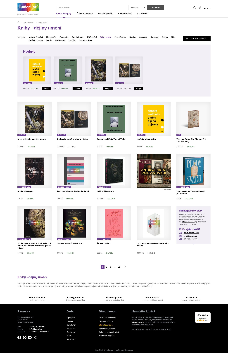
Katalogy (154, 37)
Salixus (110, 350)
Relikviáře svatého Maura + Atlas (72, 139)
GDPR (68, 336)
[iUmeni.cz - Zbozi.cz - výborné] (203, 317)
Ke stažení (70, 332)
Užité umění (91, 37)
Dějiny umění (105, 37)
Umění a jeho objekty (146, 139)
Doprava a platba (106, 321)
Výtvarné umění (36, 37)
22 (119, 267)
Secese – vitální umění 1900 (70, 243)
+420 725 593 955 (191, 233)
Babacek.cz (129, 350)
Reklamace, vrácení (107, 328)
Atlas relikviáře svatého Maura (31, 139)
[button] (35, 337)
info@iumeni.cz (188, 222)
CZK (206, 8)
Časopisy (143, 37)
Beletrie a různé (85, 40)
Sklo (173, 37)
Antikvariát (60, 40)
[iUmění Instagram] (25, 337)
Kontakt (69, 321)
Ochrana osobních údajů (109, 332)
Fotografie (64, 37)
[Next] (126, 267)
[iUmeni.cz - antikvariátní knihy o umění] (154, 171)
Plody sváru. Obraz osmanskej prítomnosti (190, 192)
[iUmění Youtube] (30, 337)
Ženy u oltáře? (103, 243)
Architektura (77, 37)
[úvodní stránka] (18, 22)
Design (165, 37)
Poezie (49, 40)
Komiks (133, 37)
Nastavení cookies (106, 336)
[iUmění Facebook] (19, 337)
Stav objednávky (190, 239)
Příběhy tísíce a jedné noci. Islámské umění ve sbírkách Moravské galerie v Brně (34, 245)
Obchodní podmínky (107, 318)
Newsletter (71, 325)
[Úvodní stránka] (28, 9)
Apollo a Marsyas (25, 191)
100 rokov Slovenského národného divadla (153, 244)
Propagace (71, 328)
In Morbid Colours (105, 191)
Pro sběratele (120, 37)
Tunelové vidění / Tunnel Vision (111, 139)
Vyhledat (156, 7)
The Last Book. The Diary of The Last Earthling (191, 140)
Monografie (51, 37)
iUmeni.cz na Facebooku (39, 332)
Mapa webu (71, 339)
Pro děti (72, 40)
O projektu (70, 318)
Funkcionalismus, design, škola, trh (73, 191)
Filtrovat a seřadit (198, 38)
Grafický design (36, 40)
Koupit (46, 89)
